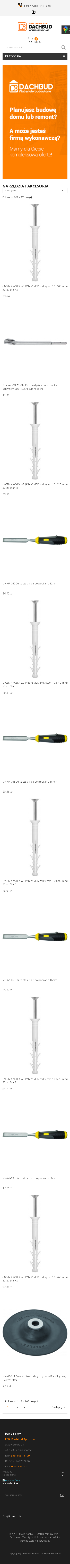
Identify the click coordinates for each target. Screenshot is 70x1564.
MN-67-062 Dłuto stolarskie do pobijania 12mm (30, 583)
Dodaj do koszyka (62, 479)
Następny (59, 1407)
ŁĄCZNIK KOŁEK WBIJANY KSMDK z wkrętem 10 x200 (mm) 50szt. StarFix (35, 882)
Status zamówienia (47, 1533)
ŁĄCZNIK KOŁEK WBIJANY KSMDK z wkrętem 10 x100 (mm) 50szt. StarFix (35, 288)
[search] (63, 48)
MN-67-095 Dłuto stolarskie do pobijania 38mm (30, 1178)
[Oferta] (35, 121)
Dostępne (35, 190)
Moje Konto (26, 1533)
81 (25, 1407)
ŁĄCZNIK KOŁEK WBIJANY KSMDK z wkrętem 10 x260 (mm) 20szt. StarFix (35, 1279)
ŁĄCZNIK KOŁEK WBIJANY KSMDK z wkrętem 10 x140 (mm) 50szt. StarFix (35, 684)
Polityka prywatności (46, 1537)
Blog (12, 1533)
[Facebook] (24, 1516)
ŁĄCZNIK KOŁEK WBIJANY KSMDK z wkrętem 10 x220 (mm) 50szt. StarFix (35, 1080)
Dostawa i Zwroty (20, 1537)
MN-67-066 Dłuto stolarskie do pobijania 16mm (30, 781)
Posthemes (34, 1553)
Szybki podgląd (63, 212)
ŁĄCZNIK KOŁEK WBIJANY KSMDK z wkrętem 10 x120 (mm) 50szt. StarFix (35, 486)
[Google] (20, 1516)
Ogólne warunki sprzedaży (35, 1540)
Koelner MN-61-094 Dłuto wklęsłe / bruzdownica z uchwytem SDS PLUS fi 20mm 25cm (31, 387)
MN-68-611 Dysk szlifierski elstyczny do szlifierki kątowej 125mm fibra (34, 1378)
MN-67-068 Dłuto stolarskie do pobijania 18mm (30, 980)
